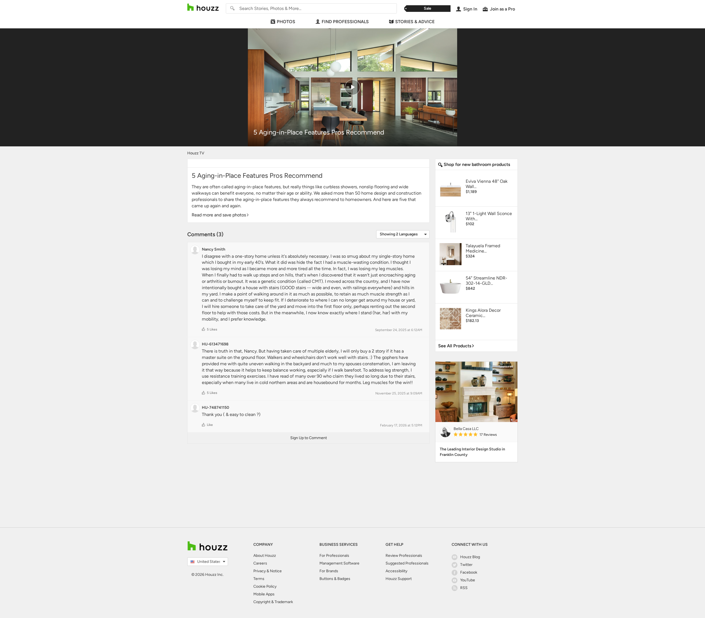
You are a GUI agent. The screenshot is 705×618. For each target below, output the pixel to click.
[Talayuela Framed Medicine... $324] (476, 264)
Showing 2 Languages (399, 234)
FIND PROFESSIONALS (345, 21)
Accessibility (396, 571)
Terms (258, 578)
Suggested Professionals (407, 563)
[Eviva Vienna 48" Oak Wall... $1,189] (476, 199)
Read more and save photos (219, 214)
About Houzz (264, 555)
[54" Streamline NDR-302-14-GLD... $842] (476, 296)
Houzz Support (399, 578)
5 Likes (212, 329)
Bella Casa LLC (466, 428)
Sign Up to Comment (308, 438)
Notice (276, 571)
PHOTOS (286, 21)
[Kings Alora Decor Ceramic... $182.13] (476, 328)
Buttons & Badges (334, 578)
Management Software (339, 563)
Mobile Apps (264, 594)
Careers (260, 563)
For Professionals (334, 555)
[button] (203, 329)
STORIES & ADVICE (415, 21)
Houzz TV (195, 153)
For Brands (328, 571)
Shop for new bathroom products (476, 164)
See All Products (454, 345)
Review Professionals (404, 555)
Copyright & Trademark (273, 602)
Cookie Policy (264, 586)
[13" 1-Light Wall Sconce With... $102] (476, 231)
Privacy (259, 571)
